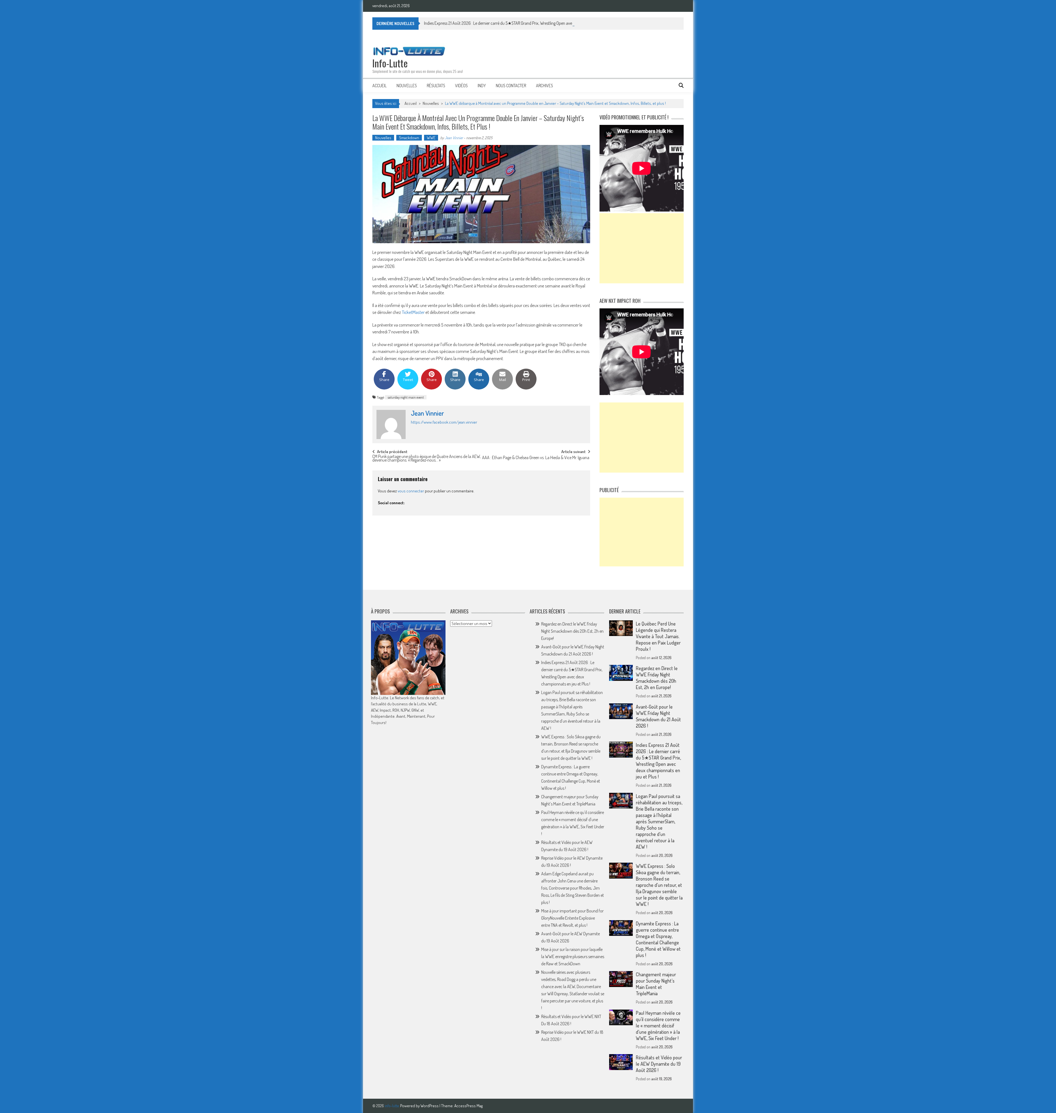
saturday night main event (406, 397)
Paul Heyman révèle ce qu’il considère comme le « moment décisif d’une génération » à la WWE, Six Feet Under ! (658, 1025)
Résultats (436, 85)
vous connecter (411, 491)
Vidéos (461, 85)
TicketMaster (413, 312)
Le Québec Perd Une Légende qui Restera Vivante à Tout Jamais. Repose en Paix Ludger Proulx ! (658, 636)
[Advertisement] (642, 248)
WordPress (429, 1105)
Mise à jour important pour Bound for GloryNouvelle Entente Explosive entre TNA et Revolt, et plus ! (572, 918)
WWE (431, 137)
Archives (544, 85)
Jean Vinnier (454, 137)
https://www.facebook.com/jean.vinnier (444, 422)
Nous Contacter (511, 85)
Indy (482, 85)
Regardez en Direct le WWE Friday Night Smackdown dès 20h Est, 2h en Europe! (572, 631)
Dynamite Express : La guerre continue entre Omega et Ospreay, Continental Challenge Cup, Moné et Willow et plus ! (658, 939)
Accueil (379, 85)
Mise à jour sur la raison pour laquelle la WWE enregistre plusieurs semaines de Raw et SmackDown (572, 956)
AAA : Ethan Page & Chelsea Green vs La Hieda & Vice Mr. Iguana (536, 458)
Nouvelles (407, 85)
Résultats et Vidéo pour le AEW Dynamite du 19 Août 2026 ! (659, 1063)
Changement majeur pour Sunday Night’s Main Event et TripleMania (656, 983)
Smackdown (409, 137)
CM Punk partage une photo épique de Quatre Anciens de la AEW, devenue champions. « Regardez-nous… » (426, 459)
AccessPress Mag (468, 1105)
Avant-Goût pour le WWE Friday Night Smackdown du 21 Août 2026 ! (658, 716)
